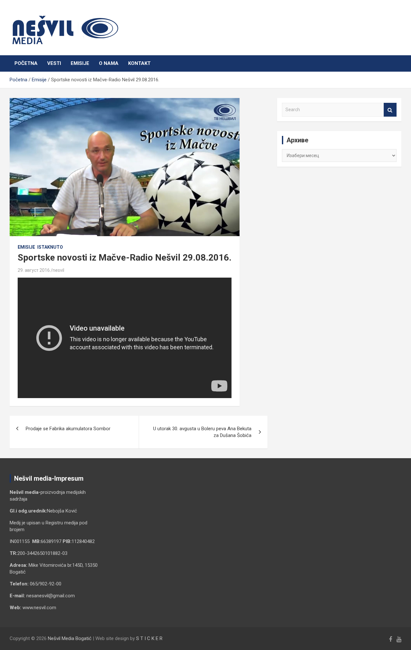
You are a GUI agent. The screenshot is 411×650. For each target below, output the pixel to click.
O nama (108, 63)
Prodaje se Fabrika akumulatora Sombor (68, 429)
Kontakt (139, 63)
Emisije (80, 63)
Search (390, 110)
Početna (26, 63)
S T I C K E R (149, 638)
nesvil (58, 270)
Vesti (54, 63)
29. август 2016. (34, 270)
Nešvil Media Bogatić (70, 638)
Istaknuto (50, 247)
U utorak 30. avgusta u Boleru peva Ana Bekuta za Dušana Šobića (202, 432)
